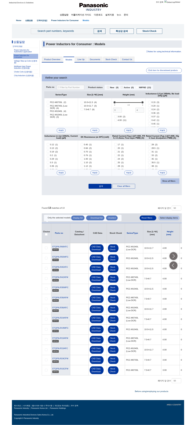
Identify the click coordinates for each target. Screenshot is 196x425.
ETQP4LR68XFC (60, 246)
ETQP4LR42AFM (60, 277)
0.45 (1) (155, 124)
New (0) (114, 87)
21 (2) (121, 152)
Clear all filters (123, 186)
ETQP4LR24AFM (60, 318)
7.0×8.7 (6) (89, 109)
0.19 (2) (54, 152)
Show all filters (168, 181)
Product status (95, 87)
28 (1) (121, 166)
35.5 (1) (155, 162)
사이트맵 (26, 406)
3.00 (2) (121, 116)
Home (18, 20)
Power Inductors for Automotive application (23, 51)
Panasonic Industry (21, 408)
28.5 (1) (155, 148)
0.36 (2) (155, 113)
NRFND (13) (145, 87)
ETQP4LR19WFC (60, 328)
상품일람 (64, 14)
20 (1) (121, 148)
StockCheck (113, 248)
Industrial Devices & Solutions (21, 3)
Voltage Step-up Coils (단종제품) (25, 62)
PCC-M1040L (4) (58, 111)
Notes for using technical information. (165, 52)
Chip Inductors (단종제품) (24, 76)
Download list (97, 218)
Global (177, 2)
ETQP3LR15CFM (60, 369)
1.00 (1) (88, 159)
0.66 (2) (88, 148)
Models (86, 20)
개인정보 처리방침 (62, 406)
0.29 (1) (54, 159)
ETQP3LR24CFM (60, 358)
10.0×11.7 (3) (90, 106)
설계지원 (109, 14)
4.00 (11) (122, 120)
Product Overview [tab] (52, 59)
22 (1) (121, 155)
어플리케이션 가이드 (81, 14)
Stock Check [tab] (111, 59)
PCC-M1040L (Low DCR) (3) (58, 116)
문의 (126, 14)
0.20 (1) (155, 106)
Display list (78, 218)
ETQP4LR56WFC (60, 257)
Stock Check (149, 31)
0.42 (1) (155, 120)
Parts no (50, 87)
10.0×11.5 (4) (90, 102)
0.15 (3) (155, 102)
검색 (101, 186)
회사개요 (17, 406)
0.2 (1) (53, 155)
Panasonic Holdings (58, 408)
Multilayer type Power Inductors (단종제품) (22, 67)
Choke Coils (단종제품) (23, 72)
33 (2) (155, 155)
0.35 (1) (54, 166)
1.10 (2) (88, 162)
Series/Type (132, 233)
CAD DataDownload (96, 248)
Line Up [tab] (81, 59)
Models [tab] (69, 60)
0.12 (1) (54, 144)
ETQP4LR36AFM (60, 297)
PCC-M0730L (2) (58, 102)
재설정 (61, 130)
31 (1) (155, 152)
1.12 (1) (88, 166)
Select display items (169, 218)
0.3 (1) (53, 162)
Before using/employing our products (151, 391)
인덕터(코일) (42, 20)
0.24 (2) (155, 109)
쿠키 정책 (159, 2)
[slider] (114, 102)
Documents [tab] (95, 59)
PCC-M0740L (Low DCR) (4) (58, 107)
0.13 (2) (54, 148)
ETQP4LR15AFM (60, 338)
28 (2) (155, 144)
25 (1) (121, 162)
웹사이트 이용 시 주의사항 (42, 406)
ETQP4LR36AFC (60, 307)
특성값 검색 (122, 31)
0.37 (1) (155, 116)
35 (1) (155, 159)
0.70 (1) (88, 152)
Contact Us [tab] (127, 59)
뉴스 (119, 14)
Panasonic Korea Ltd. (39, 408)
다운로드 (98, 14)
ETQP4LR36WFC (60, 287)
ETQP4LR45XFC (60, 267)
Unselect (112, 218)
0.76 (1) (88, 155)
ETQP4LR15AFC (60, 348)
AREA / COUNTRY (173, 405)
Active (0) (129, 87)
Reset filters (146, 218)
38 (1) (155, 166)
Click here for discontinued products (163, 70)
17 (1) (121, 144)
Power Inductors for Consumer (65, 20)
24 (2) (121, 159)
